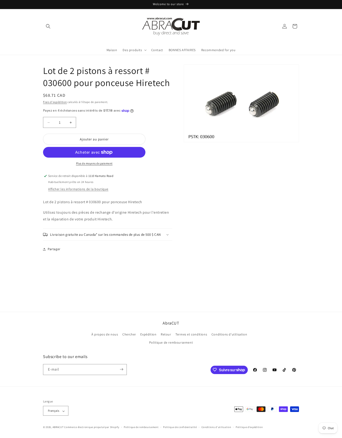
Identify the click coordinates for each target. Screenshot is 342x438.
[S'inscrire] (121, 369)
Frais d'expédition (55, 102)
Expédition (148, 334)
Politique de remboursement (171, 343)
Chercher (129, 334)
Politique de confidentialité (180, 427)
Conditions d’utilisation (216, 427)
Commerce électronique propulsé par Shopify (91, 427)
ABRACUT (58, 427)
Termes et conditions (191, 334)
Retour (166, 334)
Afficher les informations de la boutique (78, 189)
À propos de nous (104, 334)
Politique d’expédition (249, 427)
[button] (48, 26)
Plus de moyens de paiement (94, 163)
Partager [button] (54, 249)
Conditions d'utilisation (229, 334)
